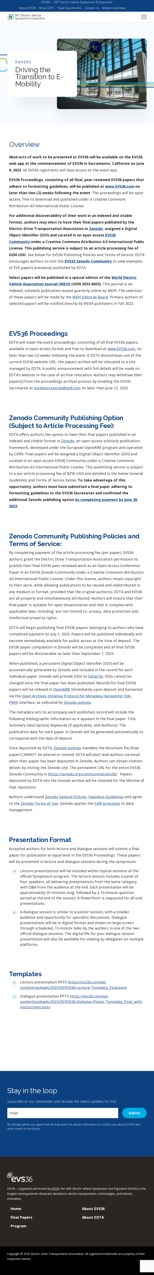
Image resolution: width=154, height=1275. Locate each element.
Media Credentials (114, 8)
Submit (134, 1113)
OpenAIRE (61, 689)
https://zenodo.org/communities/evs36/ (82, 774)
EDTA (55, 1188)
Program (18, 1225)
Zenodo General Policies (65, 796)
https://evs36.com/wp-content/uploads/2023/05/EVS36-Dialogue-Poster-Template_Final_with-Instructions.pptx (81, 1001)
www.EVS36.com (119, 186)
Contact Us (92, 8)
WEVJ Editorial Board (90, 297)
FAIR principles (107, 803)
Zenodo (67, 440)
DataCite (95, 676)
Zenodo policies (77, 702)
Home (15, 1208)
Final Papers (21, 1217)
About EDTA (46, 8)
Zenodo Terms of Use (39, 803)
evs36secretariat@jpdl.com (57, 387)
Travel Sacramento (69, 8)
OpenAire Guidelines (106, 796)
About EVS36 (27, 8)
